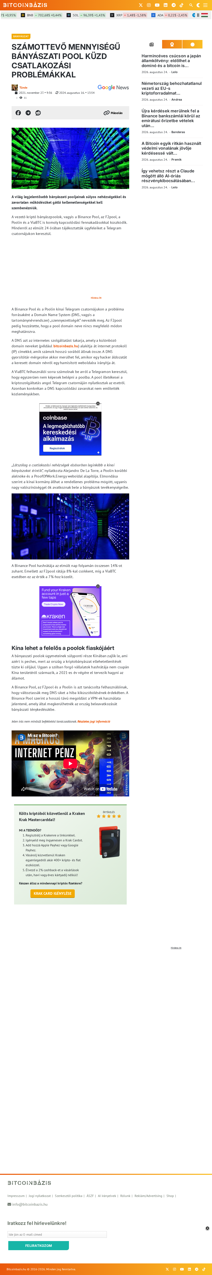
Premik (176, 159)
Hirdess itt (96, 297)
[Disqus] (106, 1003)
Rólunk (125, 1196)
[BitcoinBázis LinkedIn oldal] (165, 5)
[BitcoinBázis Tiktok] (181, 5)
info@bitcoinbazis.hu (30, 1204)
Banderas (178, 132)
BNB (33, 15)
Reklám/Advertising (148, 1196)
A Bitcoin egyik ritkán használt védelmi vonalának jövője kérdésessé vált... (171, 148)
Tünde (23, 87)
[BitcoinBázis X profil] (141, 5)
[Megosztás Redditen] (38, 112)
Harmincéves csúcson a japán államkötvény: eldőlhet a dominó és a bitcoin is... (171, 60)
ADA (161, 15)
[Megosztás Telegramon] (28, 112)
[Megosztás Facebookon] (18, 112)
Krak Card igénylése (53, 893)
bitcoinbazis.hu (65, 346)
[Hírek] (113, 87)
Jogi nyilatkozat (40, 1196)
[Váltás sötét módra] (198, 5)
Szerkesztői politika (68, 1196)
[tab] (152, 44)
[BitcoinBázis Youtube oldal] (157, 5)
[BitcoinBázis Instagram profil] (149, 5)
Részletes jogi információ (93, 721)
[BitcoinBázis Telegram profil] (174, 5)
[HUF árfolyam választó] (204, 15)
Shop (170, 1196)
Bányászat (21, 36)
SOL (77, 15)
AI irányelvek (107, 1196)
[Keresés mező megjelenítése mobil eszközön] (191, 5)
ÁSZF (90, 1196)
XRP (120, 15)
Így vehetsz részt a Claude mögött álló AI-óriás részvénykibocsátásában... (168, 175)
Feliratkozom (38, 1246)
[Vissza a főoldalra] (25, 4)
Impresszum (16, 1196)
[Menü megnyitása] (205, 5)
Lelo (174, 72)
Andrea (176, 99)
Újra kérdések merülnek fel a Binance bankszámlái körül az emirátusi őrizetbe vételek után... (171, 118)
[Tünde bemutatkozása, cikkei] (15, 87)
